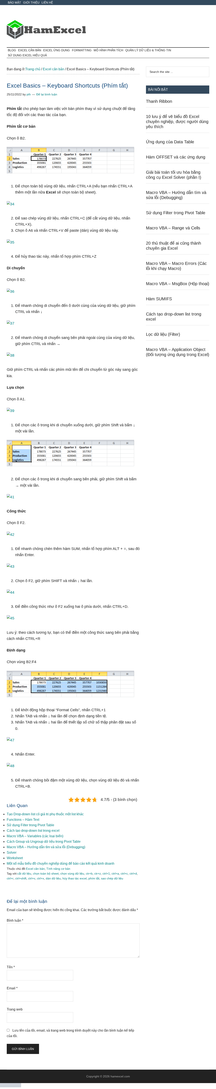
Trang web (15, 1009)
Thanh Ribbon (159, 101)
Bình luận (15, 920)
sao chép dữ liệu (112, 878)
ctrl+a (115, 873)
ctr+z (97, 873)
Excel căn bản (35, 868)
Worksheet (15, 858)
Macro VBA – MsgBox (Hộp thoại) (177, 283)
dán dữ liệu (53, 878)
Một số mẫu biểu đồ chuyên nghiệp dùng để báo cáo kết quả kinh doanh (60, 863)
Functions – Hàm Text (23, 819)
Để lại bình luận (46, 94)
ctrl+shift (20, 878)
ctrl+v (31, 878)
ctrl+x (40, 878)
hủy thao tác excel (74, 878)
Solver (11, 852)
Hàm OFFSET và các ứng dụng (175, 157)
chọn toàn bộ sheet (46, 873)
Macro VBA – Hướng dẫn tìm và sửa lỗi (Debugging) (46, 847)
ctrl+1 (106, 873)
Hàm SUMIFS (159, 299)
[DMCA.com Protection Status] (10, 1086)
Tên (11, 967)
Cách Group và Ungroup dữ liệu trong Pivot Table (44, 841)
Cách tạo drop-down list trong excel (33, 830)
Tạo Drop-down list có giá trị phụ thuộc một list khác (45, 814)
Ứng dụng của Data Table (170, 142)
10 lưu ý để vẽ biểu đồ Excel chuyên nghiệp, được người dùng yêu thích (177, 121)
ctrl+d (133, 873)
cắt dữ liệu (24, 873)
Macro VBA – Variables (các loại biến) (35, 836)
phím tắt (93, 878)
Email (12, 988)
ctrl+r (10, 878)
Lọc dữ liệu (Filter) (163, 334)
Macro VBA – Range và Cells (173, 228)
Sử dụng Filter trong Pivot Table (30, 825)
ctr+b (89, 873)
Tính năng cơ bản (58, 868)
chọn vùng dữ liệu (72, 873)
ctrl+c (124, 873)
